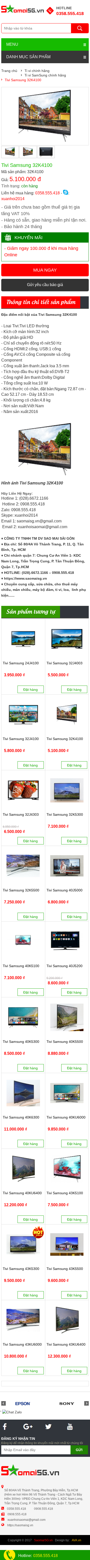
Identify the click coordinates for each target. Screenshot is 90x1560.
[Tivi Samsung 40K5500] (67, 1017)
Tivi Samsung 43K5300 (21, 1269)
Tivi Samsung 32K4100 (64, 739)
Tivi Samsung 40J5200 (64, 966)
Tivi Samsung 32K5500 (21, 890)
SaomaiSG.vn (43, 1540)
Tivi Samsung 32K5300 (64, 814)
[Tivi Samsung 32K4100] (67, 715)
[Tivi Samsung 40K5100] (23, 942)
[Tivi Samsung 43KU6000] (23, 1320)
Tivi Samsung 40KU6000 (66, 1117)
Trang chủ (9, 71)
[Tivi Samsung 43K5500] (67, 1244)
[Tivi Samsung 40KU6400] (23, 1169)
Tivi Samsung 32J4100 (21, 739)
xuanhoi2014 (12, 199)
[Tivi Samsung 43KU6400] (67, 1320)
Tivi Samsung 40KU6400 (22, 1193)
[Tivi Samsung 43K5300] (23, 1244)
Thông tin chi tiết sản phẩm (40, 302)
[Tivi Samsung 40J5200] (67, 942)
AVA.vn (76, 1540)
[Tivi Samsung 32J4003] (67, 639)
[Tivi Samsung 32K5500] (23, 866)
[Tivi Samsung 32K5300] (67, 790)
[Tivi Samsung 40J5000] (67, 866)
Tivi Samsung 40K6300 (21, 1117)
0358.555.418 (70, 13)
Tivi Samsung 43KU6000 (22, 1344)
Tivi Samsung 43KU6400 (66, 1344)
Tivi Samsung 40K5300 (21, 1042)
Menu (12, 44)
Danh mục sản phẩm (28, 57)
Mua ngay (45, 270)
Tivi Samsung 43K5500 (64, 1269)
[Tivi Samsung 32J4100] (23, 715)
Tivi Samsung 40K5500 (64, 1042)
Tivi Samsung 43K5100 (64, 1193)
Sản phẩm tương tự (30, 612)
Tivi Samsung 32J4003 (64, 663)
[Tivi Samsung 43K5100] (67, 1169)
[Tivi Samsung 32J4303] (23, 790)
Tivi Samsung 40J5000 (64, 890)
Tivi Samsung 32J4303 (21, 814)
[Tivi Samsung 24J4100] (23, 639)
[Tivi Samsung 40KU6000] (67, 1093)
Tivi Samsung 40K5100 (21, 966)
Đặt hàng (30, 690)
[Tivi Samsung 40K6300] (23, 1093)
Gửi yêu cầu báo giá (45, 285)
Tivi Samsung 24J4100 (21, 663)
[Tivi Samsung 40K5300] (23, 1017)
